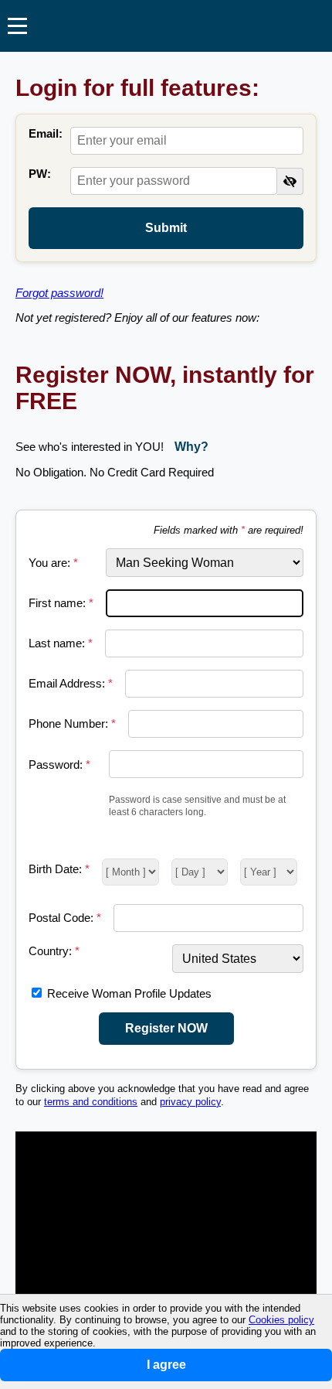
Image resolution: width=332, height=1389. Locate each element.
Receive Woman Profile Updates (129, 993)
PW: (40, 173)
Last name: (61, 643)
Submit (166, 227)
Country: (54, 950)
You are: (53, 562)
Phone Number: (72, 723)
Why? (191, 446)
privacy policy (190, 1102)
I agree (166, 1364)
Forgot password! (59, 292)
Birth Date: (59, 868)
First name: (61, 602)
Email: (46, 133)
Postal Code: (65, 917)
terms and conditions (90, 1102)
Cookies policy (281, 1320)
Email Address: (71, 683)
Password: (59, 764)
